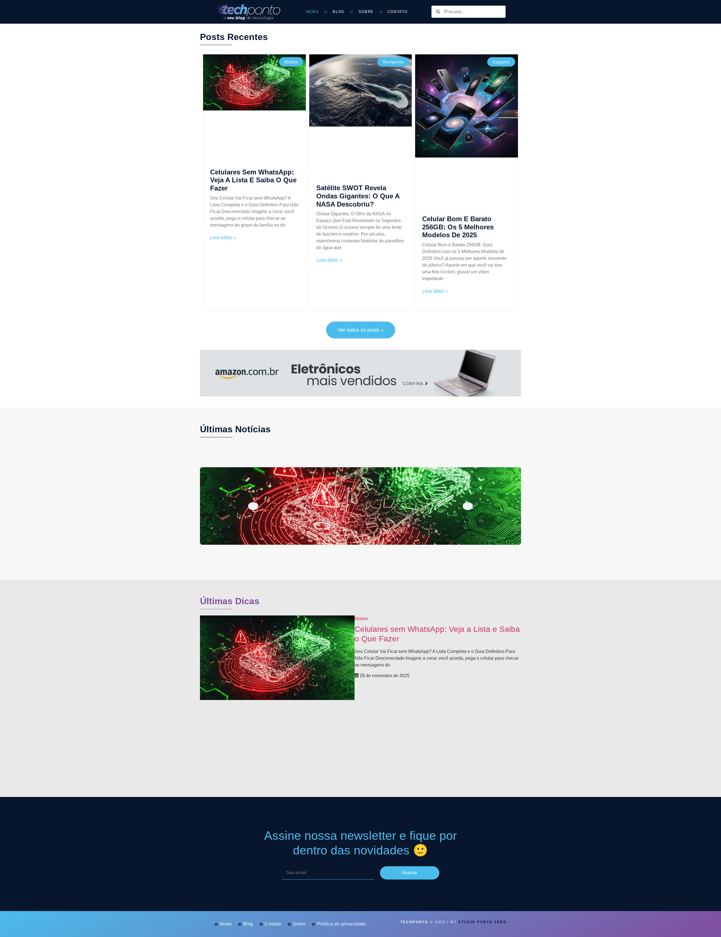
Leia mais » (223, 237)
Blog (338, 12)
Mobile (361, 618)
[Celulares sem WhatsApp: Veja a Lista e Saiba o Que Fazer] (360, 506)
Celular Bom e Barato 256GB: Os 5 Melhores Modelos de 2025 (458, 227)
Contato (398, 12)
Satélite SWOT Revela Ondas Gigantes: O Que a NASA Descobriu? (357, 196)
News (312, 12)
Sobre (366, 12)
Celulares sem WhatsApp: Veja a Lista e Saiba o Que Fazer (253, 180)
